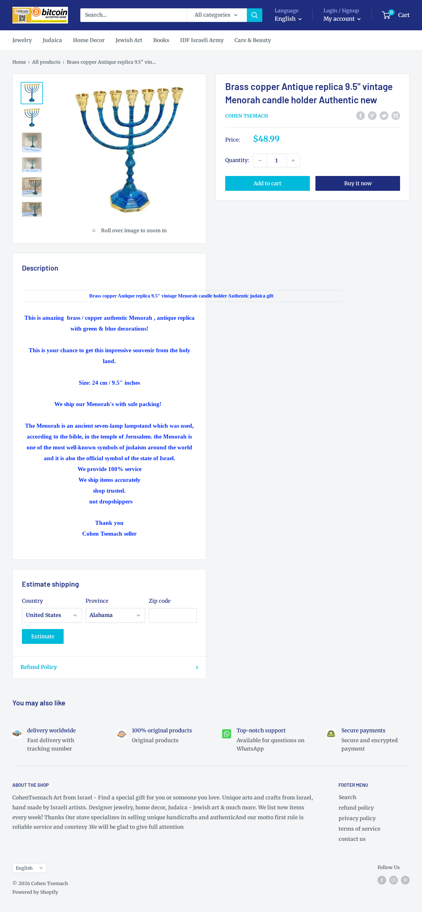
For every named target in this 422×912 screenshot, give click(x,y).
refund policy (356, 807)
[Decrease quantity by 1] (259, 160)
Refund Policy (38, 667)
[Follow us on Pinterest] (405, 880)
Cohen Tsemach (246, 116)
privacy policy (357, 818)
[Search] (254, 15)
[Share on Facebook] (360, 115)
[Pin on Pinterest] (372, 115)
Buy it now (358, 183)
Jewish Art (129, 40)
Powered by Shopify (35, 892)
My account (339, 18)
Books (161, 40)
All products (46, 62)
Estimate (42, 636)
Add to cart (267, 183)
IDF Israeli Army (202, 40)
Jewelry (22, 40)
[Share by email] (395, 115)
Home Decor (89, 40)
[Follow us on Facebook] (382, 880)
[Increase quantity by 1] (293, 160)
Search (347, 797)
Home (19, 62)
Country (32, 600)
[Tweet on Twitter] (384, 115)
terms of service (359, 828)
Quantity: (237, 160)
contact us (352, 839)
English (24, 868)
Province (97, 600)
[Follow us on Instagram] (393, 880)
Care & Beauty (252, 40)
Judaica (52, 40)
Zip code (160, 600)
